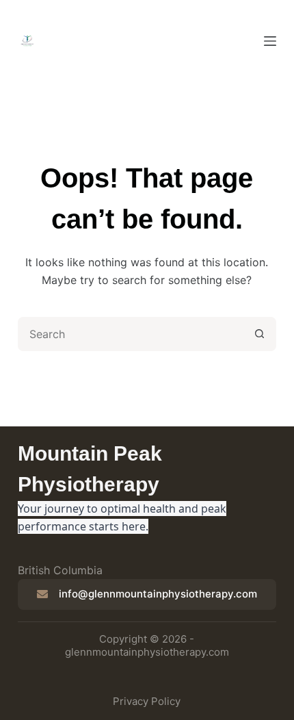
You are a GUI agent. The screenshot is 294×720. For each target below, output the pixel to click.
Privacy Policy (147, 701)
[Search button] (259, 334)
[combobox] (131, 334)
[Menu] (270, 41)
